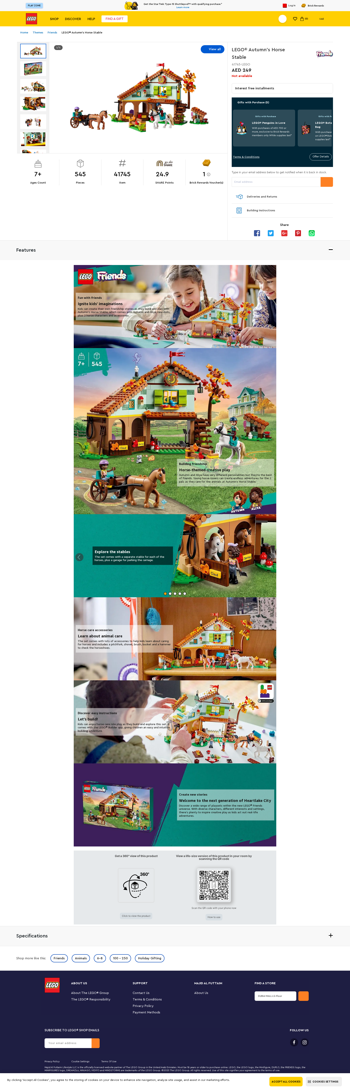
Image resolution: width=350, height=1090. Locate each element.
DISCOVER (73, 19)
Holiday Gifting (149, 958)
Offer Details (321, 156)
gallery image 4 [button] (179, 593)
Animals (81, 958)
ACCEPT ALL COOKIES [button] (286, 1081)
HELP (91, 19)
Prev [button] (79, 557)
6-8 (100, 958)
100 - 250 (120, 958)
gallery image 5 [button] (184, 593)
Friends (59, 958)
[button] (324, 1081)
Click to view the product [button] (136, 915)
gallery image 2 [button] (170, 593)
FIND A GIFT (115, 18)
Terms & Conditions (246, 157)
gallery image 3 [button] (175, 593)
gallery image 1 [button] (165, 593)
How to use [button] (214, 917)
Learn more (182, 7)
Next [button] (271, 557)
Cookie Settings (80, 1061)
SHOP (54, 19)
